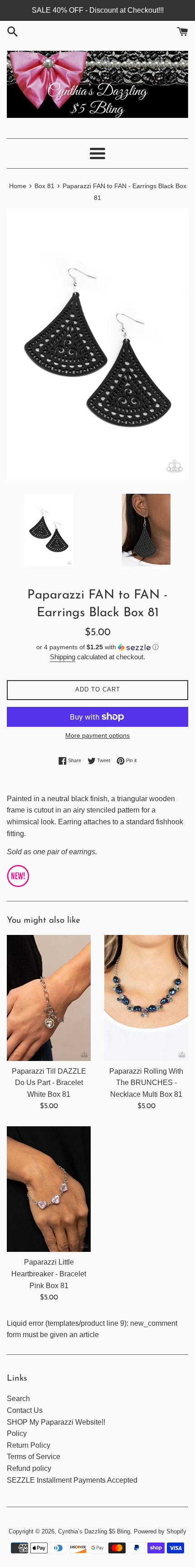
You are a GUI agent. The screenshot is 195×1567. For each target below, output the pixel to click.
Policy (17, 1433)
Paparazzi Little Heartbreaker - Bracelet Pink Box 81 (48, 1273)
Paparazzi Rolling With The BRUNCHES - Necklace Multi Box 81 (146, 1082)
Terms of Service (33, 1456)
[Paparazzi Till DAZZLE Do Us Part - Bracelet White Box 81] (49, 998)
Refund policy (29, 1468)
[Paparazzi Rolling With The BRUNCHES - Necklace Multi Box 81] (146, 998)
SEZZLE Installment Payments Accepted (72, 1480)
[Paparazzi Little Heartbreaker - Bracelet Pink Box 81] (49, 1189)
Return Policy (28, 1445)
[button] (97, 647)
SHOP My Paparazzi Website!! (56, 1422)
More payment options (97, 735)
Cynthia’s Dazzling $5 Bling (94, 1531)
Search (18, 1398)
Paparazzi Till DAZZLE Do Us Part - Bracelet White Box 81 (49, 1082)
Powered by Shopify (160, 1531)
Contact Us (25, 1410)
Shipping (62, 657)
